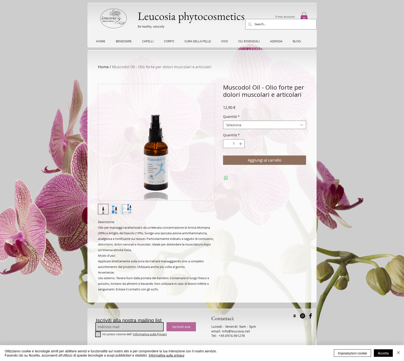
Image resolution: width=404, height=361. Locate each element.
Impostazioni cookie (352, 353)
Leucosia (157, 16)
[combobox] (264, 125)
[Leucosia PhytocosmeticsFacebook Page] (310, 315)
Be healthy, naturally (151, 26)
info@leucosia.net (236, 331)
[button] (304, 17)
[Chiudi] (398, 353)
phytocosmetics (211, 16)
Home (103, 66)
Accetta (383, 353)
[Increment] (241, 144)
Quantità (231, 117)
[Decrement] (227, 144)
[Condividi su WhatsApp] (226, 178)
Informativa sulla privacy (166, 355)
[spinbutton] (234, 144)
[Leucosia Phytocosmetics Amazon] (294, 315)
